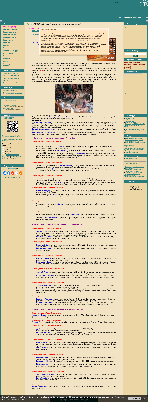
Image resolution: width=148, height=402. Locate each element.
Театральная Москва (9, 105)
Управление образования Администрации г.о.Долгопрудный (133, 145)
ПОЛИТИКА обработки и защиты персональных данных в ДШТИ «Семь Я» (64, 40)
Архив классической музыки (134, 169)
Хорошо (7, 149)
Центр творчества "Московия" (134, 129)
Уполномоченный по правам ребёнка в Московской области (134, 148)
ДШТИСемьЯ (45, 394)
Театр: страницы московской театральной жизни (134, 177)
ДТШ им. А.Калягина (131, 128)
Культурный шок (8, 108)
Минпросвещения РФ (132, 141)
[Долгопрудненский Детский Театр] (135, 47)
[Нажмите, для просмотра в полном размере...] (101, 60)
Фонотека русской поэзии (133, 172)
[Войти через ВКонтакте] (4, 173)
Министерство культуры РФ (134, 138)
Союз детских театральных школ (135, 151)
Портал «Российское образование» (131, 159)
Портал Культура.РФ (131, 152)
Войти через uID (13, 168)
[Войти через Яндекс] (12, 173)
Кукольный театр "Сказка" (133, 122)
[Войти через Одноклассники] (20, 173)
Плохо (7, 153)
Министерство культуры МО (134, 140)
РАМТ (127, 119)
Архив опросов (16, 157)
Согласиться (134, 398)
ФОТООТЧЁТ (37, 31)
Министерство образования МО (135, 142)
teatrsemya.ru (73, 43)
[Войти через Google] (16, 173)
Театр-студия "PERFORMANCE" (135, 124)
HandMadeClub (129, 118)
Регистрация (134, 17)
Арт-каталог (129, 168)
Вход (142, 17)
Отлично (8, 147)
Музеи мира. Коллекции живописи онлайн (132, 174)
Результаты (6, 157)
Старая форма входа (12, 177)
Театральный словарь (9, 100)
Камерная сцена (130, 121)
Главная (29, 24)
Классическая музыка (132, 171)
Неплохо (8, 151)
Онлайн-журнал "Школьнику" (134, 167)
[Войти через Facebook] (8, 173)
